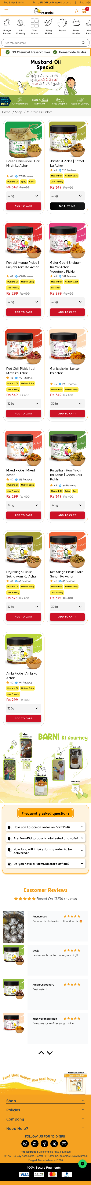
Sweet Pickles (76, 32)
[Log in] (77, 11)
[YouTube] (64, 1143)
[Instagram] (25, 1143)
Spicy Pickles (48, 32)
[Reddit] (35, 1143)
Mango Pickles (7, 32)
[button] (41, 1054)
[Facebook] (44, 1143)
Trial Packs (34, 32)
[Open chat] (82, 1163)
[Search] (83, 43)
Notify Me (67, 206)
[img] (25, 898)
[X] (54, 1143)
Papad (62, 30)
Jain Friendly (21, 32)
